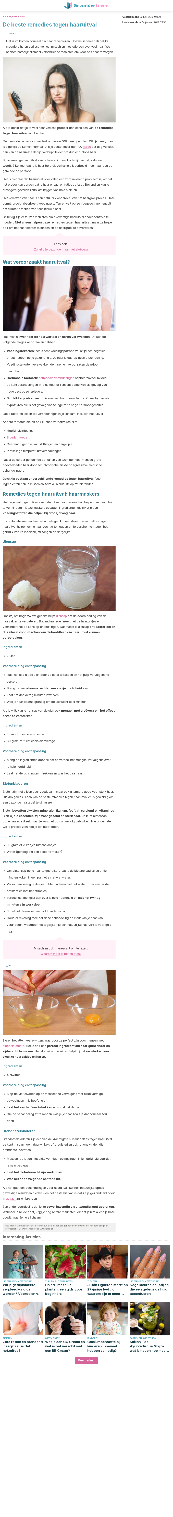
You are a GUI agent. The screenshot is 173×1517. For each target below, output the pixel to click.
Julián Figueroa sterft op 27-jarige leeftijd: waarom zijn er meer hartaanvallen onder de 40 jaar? (107, 1289)
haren (87, 146)
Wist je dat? (52, 1338)
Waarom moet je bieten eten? (61, 954)
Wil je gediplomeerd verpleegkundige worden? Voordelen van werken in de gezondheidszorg (22, 1289)
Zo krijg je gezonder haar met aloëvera (61, 249)
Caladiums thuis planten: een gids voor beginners (63, 1289)
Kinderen (92, 1338)
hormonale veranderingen (56, 378)
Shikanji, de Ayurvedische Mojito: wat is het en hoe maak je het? (148, 1346)
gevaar (11, 1198)
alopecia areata (13, 1046)
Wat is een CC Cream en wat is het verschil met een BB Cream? (65, 1346)
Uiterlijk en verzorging (17, 1281)
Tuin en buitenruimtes (58, 1281)
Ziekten (92, 1281)
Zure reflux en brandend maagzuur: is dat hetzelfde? (23, 1346)
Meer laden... (86, 1360)
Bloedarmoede (17, 437)
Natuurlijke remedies (14, 16)
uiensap (61, 616)
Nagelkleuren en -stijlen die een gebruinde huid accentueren (149, 1289)
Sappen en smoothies (143, 1338)
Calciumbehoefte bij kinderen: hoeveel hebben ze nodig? (103, 1346)
